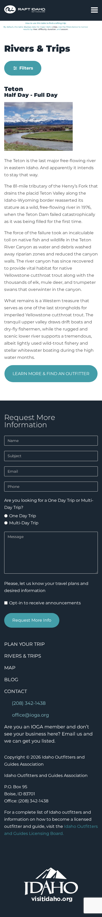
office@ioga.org (30, 715)
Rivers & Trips (22, 656)
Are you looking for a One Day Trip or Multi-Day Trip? (48, 504)
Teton (13, 89)
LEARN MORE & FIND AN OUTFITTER (51, 373)
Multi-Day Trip (23, 522)
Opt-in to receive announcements (44, 602)
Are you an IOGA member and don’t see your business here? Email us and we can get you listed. (48, 734)
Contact (15, 691)
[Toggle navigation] (92, 10)
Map (9, 668)
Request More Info (31, 620)
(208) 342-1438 (29, 703)
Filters (25, 68)
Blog (11, 680)
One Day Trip (22, 515)
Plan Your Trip (24, 644)
